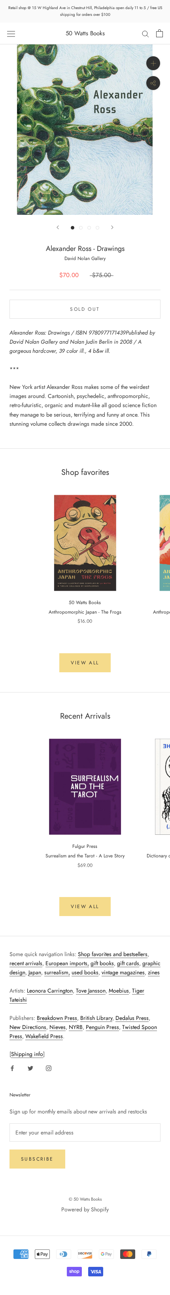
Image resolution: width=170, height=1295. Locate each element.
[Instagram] (48, 1067)
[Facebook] (12, 1067)
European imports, (67, 963)
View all (85, 662)
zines (154, 972)
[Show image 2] (81, 228)
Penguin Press (102, 1027)
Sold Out (85, 309)
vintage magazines (123, 972)
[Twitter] (30, 1067)
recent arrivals (25, 963)
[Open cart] (159, 33)
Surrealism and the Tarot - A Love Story (85, 855)
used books (85, 972)
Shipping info (27, 1054)
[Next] (112, 227)
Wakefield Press (44, 1036)
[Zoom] (153, 63)
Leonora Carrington (50, 991)
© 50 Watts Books (85, 1199)
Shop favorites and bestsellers (112, 954)
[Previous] (58, 227)
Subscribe (37, 1159)
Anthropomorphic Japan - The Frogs (85, 612)
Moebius (119, 991)
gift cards (128, 963)
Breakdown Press (57, 1018)
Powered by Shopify (85, 1209)
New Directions (27, 1027)
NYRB (76, 1027)
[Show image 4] (97, 228)
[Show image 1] (72, 228)
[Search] (145, 33)
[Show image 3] (89, 228)
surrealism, (57, 972)
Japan (34, 972)
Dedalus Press (132, 1018)
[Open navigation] (11, 33)
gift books (102, 963)
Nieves (57, 1027)
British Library (96, 1018)
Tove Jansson (91, 991)
